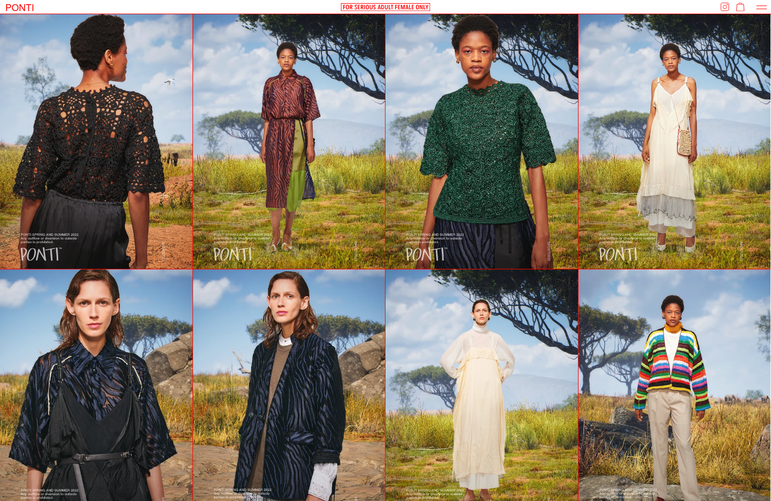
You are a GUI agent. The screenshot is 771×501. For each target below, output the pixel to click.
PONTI (19, 7)
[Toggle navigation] (761, 7)
